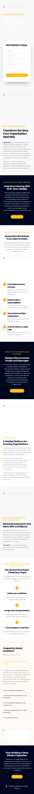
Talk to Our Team (17, 75)
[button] (17, 736)
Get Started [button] (17, 776)
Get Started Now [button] (17, 391)
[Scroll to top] (31, 791)
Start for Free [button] (17, 217)
